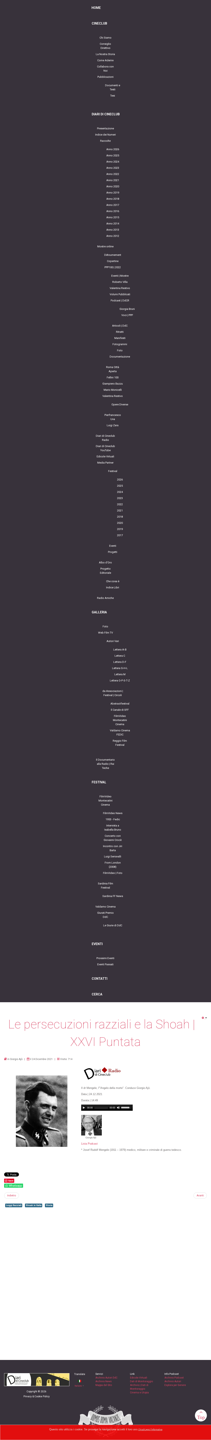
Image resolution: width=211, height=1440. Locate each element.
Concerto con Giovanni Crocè (113, 838)
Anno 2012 (112, 235)
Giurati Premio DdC (105, 914)
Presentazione (105, 128)
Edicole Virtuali (105, 456)
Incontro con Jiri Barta (112, 848)
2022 (120, 504)
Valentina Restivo (120, 288)
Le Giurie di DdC (112, 925)
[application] (107, 1108)
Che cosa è (112, 581)
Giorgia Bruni (127, 308)
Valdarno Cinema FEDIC (120, 732)
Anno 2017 (112, 205)
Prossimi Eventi (105, 958)
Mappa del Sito (103, 1385)
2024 (120, 491)
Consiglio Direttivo (105, 46)
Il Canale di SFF (120, 709)
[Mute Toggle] (118, 1107)
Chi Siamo (105, 37)
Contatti (99, 979)
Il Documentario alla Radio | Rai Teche (105, 764)
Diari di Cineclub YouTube (105, 448)
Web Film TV (105, 632)
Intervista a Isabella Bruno (112, 827)
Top (201, 1417)
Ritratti (120, 331)
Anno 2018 (112, 198)
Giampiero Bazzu (112, 383)
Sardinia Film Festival (105, 885)
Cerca (97, 994)
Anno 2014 (112, 223)
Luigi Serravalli (112, 856)
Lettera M (119, 674)
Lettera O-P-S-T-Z (120, 680)
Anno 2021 (112, 180)
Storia (49, 1205)
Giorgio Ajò (16, 1059)
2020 (120, 522)
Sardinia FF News (112, 896)
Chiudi (141, 1429)
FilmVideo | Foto (112, 873)
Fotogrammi (120, 344)
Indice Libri (112, 587)
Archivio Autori (172, 1381)
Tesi (112, 95)
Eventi (112, 545)
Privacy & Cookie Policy (36, 1396)
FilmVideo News (112, 813)
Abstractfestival (119, 703)
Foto (120, 350)
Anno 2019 (112, 192)
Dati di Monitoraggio (141, 1381)
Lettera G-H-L (120, 668)
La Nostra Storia (105, 54)
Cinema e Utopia (139, 1392)
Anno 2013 (112, 229)
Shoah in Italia (33, 1205)
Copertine (112, 261)
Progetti (112, 552)
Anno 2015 (112, 217)
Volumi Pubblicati (120, 294)
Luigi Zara (112, 425)
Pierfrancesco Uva (112, 417)
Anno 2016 (112, 211)
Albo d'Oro (105, 562)
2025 (120, 485)
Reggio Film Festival (120, 742)
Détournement (112, 254)
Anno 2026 (112, 149)
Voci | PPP (127, 315)
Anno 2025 (112, 155)
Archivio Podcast (174, 1377)
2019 (120, 529)
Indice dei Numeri (105, 134)
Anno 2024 (112, 161)
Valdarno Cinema (105, 906)
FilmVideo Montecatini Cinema (120, 720)
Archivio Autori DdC (106, 1377)
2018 (120, 516)
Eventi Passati (105, 964)
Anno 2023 (112, 167)
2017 (120, 535)
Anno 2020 (112, 186)
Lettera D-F (119, 661)
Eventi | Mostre (120, 275)
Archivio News (103, 1381)
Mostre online (105, 246)
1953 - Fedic (113, 819)
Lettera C (120, 655)
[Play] (84, 1107)
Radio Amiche (105, 598)
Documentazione (120, 356)
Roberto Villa (120, 281)
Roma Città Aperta (112, 369)
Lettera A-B (120, 649)
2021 (120, 510)
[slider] (127, 1107)
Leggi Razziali (13, 1205)
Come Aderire (105, 60)
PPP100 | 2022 (112, 267)
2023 (120, 498)
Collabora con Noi (105, 68)
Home (96, 8)
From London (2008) (113, 864)
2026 (120, 479)
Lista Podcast (89, 1143)
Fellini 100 (112, 377)
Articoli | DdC (120, 325)
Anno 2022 (112, 174)
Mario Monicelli (113, 389)
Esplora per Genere (175, 1385)
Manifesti (119, 338)
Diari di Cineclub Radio (105, 437)
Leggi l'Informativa (153, 1429)
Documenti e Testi (112, 87)
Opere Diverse (119, 404)
